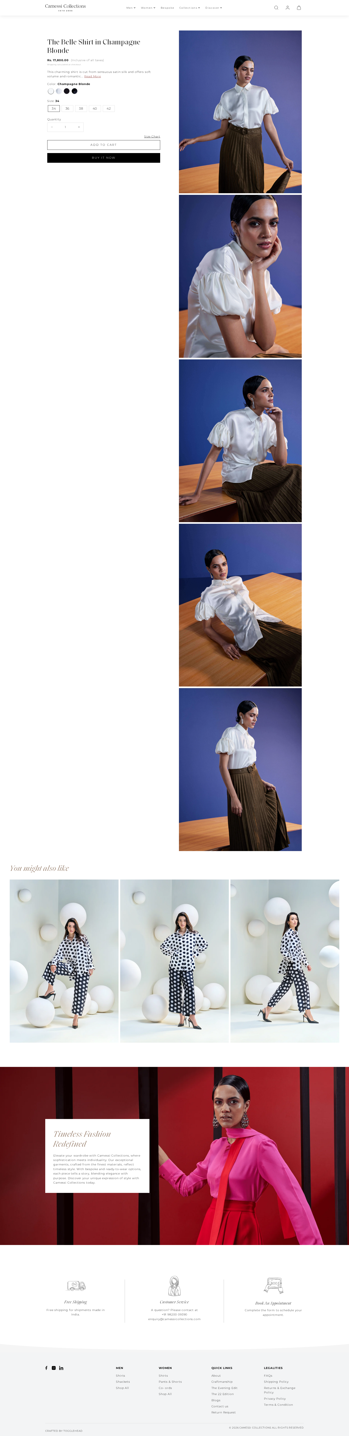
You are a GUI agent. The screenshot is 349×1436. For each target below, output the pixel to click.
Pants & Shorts (170, 1382)
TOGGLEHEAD (72, 1430)
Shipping (52, 64)
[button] (276, 8)
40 (95, 108)
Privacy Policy (275, 1398)
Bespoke (167, 7)
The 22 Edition (222, 1394)
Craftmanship (222, 1382)
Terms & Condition (278, 1405)
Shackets (123, 1382)
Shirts (120, 1375)
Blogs (216, 1400)
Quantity (54, 119)
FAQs (268, 1375)
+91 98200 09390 (174, 1314)
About (216, 1375)
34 (54, 108)
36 (67, 108)
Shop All (122, 1388)
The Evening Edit (224, 1388)
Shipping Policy (276, 1382)
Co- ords (165, 1388)
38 (81, 108)
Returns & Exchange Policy (279, 1390)
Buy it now (104, 158)
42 (109, 108)
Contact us (219, 1406)
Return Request (223, 1412)
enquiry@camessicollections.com (174, 1319)
